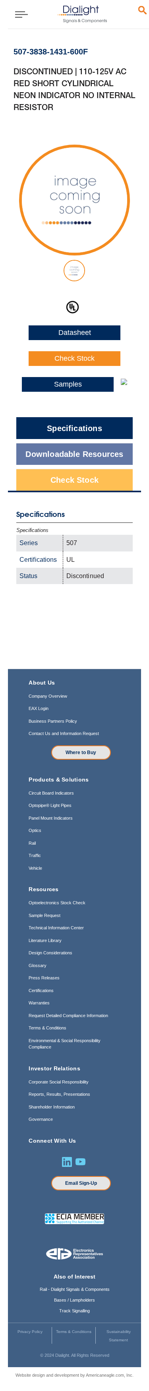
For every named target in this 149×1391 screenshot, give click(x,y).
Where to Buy (81, 752)
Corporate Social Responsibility (59, 1082)
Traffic (35, 855)
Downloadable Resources (74, 454)
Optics (35, 830)
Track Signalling (74, 1310)
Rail (32, 843)
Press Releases (44, 977)
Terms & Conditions (47, 1027)
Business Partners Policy (53, 721)
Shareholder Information (52, 1107)
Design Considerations (50, 952)
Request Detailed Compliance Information (68, 1015)
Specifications (74, 428)
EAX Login (38, 708)
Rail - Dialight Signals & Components (75, 1289)
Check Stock (74, 358)
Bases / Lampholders (74, 1300)
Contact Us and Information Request (64, 733)
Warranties (39, 1002)
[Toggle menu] (19, 14)
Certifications (41, 990)
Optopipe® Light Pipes (50, 805)
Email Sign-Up (81, 1183)
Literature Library (45, 940)
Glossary (37, 965)
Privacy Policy (30, 1331)
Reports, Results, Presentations (59, 1094)
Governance (41, 1119)
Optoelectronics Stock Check (57, 902)
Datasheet (74, 333)
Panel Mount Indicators (51, 818)
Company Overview (48, 696)
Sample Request (44, 915)
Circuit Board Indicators (51, 793)
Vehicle (35, 868)
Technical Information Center (56, 927)
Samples (68, 384)
